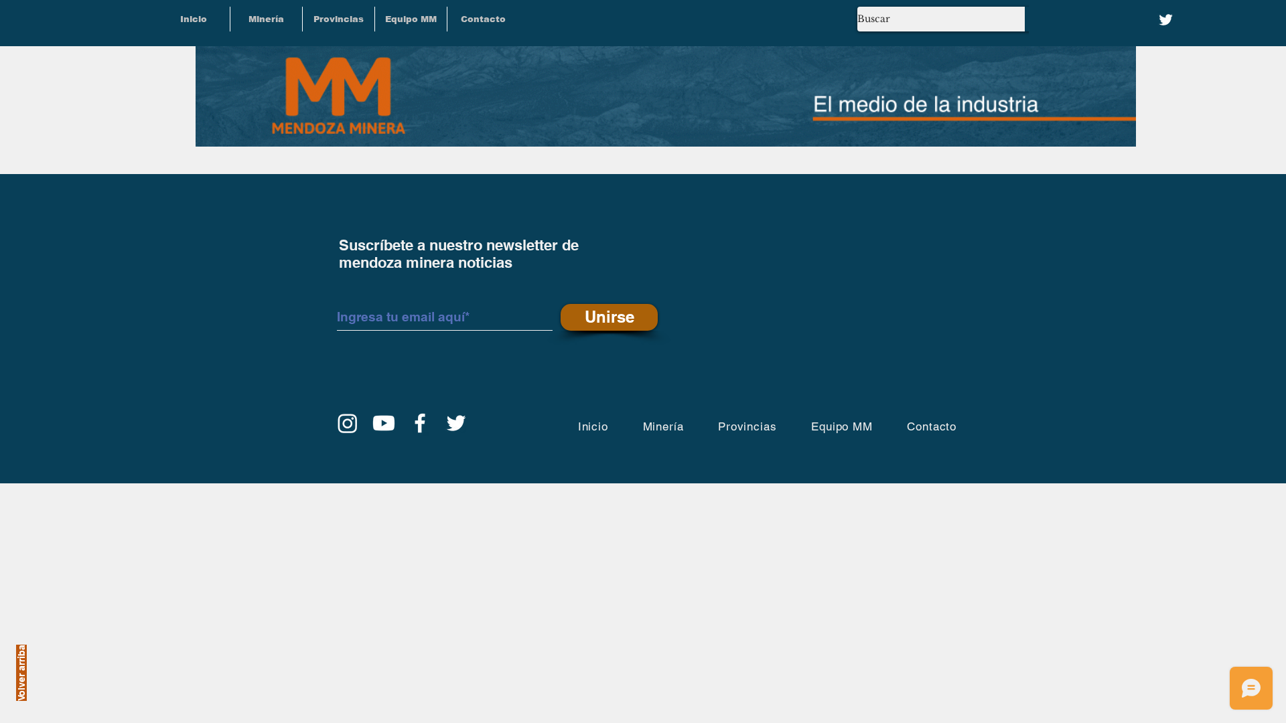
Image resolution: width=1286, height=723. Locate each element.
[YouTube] (384, 423)
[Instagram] (347, 423)
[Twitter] (1166, 20)
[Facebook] (420, 423)
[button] (338, 19)
